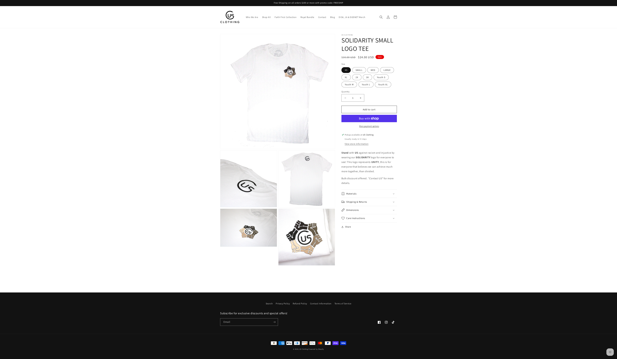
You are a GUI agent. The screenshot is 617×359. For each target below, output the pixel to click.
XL (346, 77)
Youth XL (383, 84)
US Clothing (303, 349)
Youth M (349, 84)
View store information (356, 143)
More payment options (369, 126)
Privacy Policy (283, 303)
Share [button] (348, 226)
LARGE (387, 70)
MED (373, 70)
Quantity (345, 91)
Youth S (381, 77)
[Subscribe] (274, 322)
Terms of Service (343, 303)
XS (346, 70)
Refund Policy (300, 303)
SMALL (359, 70)
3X (367, 77)
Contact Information (320, 303)
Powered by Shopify (316, 349)
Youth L (366, 84)
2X (357, 77)
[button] (381, 17)
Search (269, 303)
